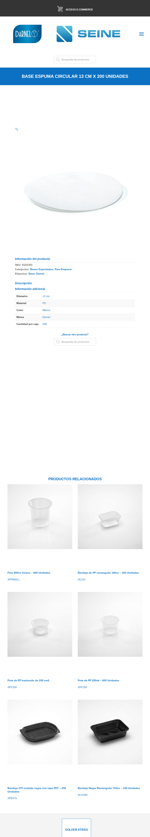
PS (44, 303)
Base (32, 273)
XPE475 (37, 793)
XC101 (108, 576)
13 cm (46, 296)
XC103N (109, 791)
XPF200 (28, 683)
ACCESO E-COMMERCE (79, 9)
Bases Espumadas (41, 269)
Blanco (46, 310)
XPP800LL (29, 576)
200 (44, 324)
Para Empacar (63, 269)
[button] (16, 129)
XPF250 (98, 683)
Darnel (40, 273)
